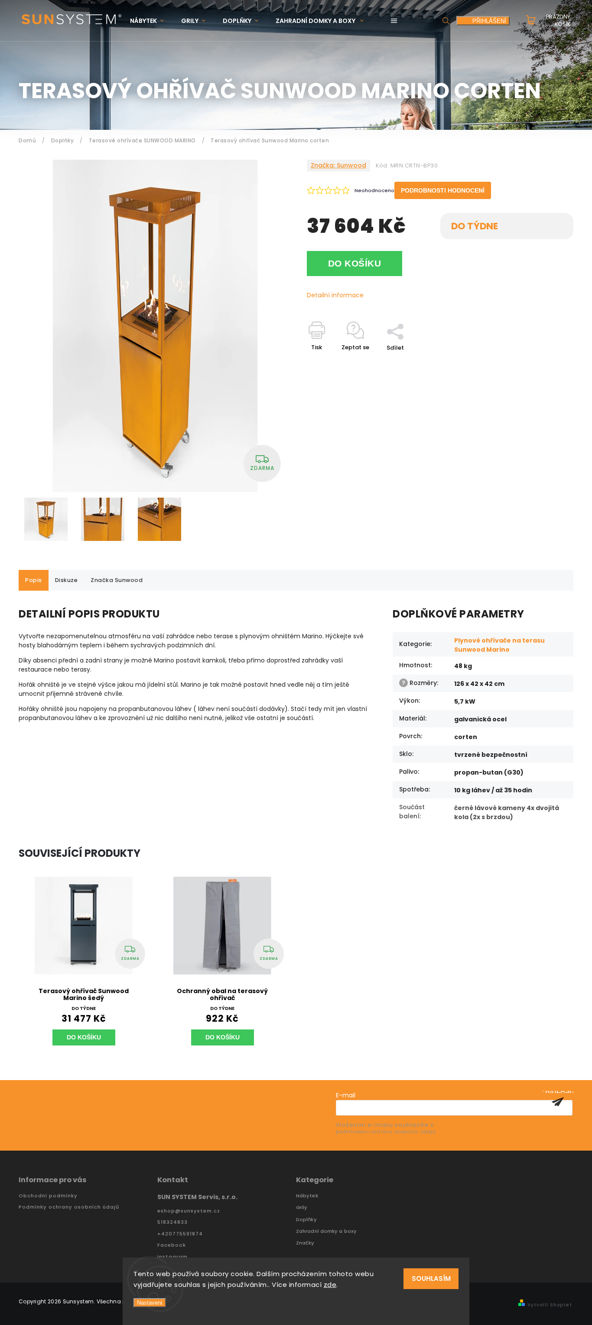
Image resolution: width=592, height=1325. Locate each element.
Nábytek (307, 1196)
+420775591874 (180, 1234)
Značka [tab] (117, 580)
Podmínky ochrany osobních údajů (69, 1207)
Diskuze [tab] (66, 580)
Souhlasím (431, 1278)
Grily (302, 1207)
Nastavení (150, 1302)
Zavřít (544, 363)
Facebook (171, 1245)
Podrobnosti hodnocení (443, 190)
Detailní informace (335, 295)
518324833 (172, 1222)
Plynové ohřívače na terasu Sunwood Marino (499, 645)
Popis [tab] (33, 580)
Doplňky (306, 1219)
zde (330, 1284)
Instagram (172, 1257)
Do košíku (354, 263)
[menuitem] (151, 21)
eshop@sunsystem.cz (188, 1211)
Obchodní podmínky (48, 1196)
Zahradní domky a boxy (326, 1231)
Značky (305, 1243)
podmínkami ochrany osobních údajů (386, 1132)
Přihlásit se (557, 1102)
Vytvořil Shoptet (549, 1305)
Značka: (338, 165)
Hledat (445, 20)
